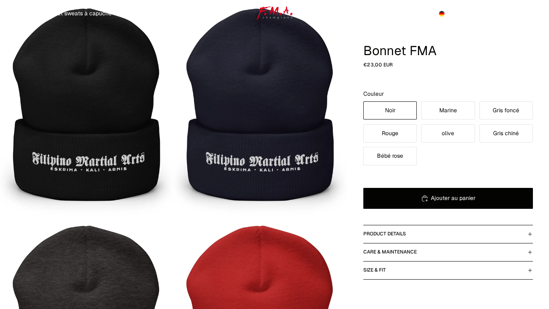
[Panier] (524, 14)
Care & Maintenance (390, 252)
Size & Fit (374, 270)
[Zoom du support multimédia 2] (260, 108)
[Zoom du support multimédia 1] (87, 108)
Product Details (384, 234)
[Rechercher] (489, 14)
